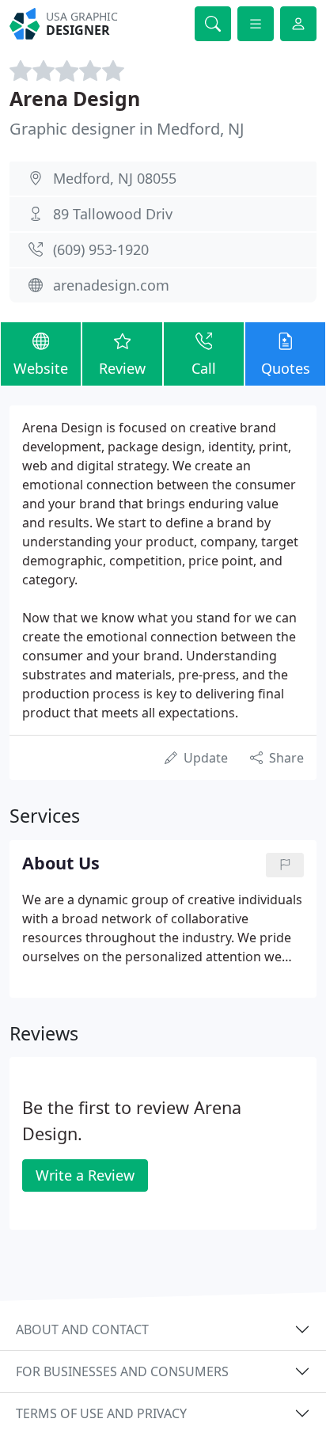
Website (40, 368)
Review (122, 368)
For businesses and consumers (122, 1371)
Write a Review (85, 1175)
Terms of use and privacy (101, 1413)
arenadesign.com (111, 285)
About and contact (82, 1329)
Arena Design (74, 98)
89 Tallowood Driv (112, 213)
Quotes (285, 368)
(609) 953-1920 (101, 249)
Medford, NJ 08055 (114, 178)
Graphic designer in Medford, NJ (126, 128)
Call (203, 368)
